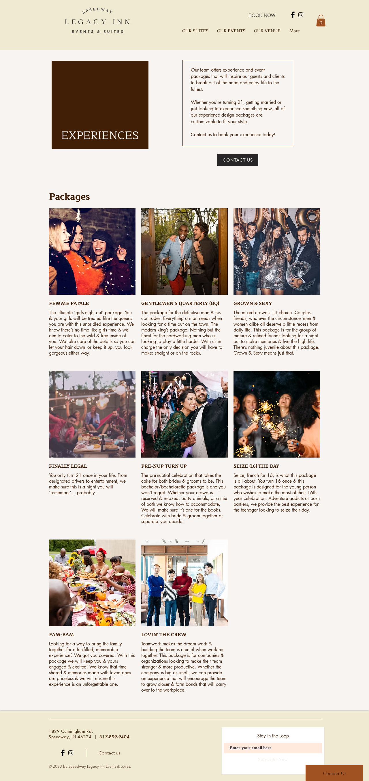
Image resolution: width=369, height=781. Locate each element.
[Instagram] (301, 15)
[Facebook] (292, 15)
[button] (321, 21)
